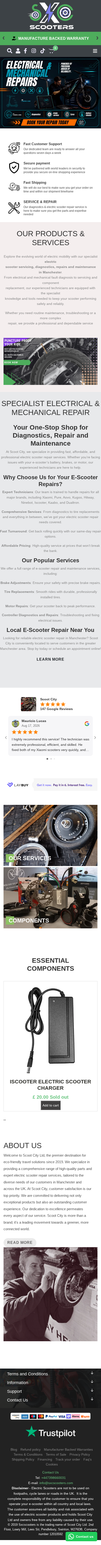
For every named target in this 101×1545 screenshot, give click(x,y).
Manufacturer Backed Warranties (68, 1449)
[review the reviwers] (87, 723)
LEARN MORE (51, 659)
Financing (45, 1459)
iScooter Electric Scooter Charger (50, 1085)
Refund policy (30, 1449)
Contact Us (50, 1472)
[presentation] (3, 37)
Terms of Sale (56, 1454)
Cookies (52, 1464)
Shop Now (50, 835)
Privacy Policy (80, 1454)
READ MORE (20, 1243)
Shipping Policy (23, 1459)
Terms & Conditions (28, 1454)
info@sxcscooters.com (56, 1483)
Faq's (87, 1459)
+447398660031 (53, 1478)
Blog (14, 1449)
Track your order (67, 1459)
